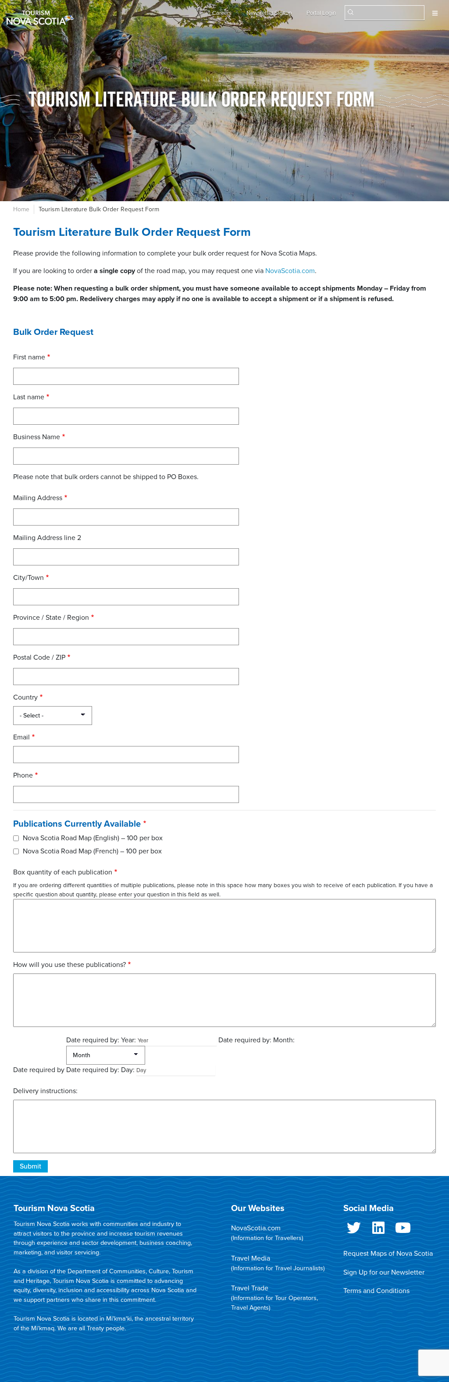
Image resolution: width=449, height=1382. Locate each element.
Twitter (353, 1231)
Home (21, 209)
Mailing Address (37, 498)
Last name (28, 397)
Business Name (36, 437)
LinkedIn (378, 1231)
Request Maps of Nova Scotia (388, 1253)
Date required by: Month (255, 1040)
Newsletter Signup (269, 13)
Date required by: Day (99, 1070)
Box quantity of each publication (62, 872)
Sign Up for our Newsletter (383, 1272)
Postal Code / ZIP (39, 657)
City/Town (28, 577)
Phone (23, 775)
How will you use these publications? (69, 964)
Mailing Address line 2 (47, 537)
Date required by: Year (100, 1040)
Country (25, 697)
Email (21, 737)
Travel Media (250, 1258)
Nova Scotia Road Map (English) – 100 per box (93, 838)
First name (29, 357)
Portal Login (321, 13)
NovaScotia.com (290, 270)
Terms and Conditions (376, 1290)
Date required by (38, 1070)
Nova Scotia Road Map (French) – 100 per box (92, 851)
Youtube (402, 1231)
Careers (222, 13)
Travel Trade (249, 1288)
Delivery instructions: (45, 1091)
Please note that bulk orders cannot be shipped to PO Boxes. (106, 477)
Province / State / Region (51, 617)
